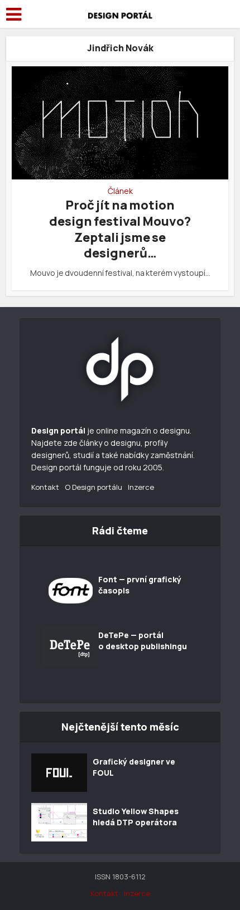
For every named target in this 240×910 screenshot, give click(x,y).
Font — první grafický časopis (139, 585)
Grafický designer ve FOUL (134, 767)
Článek (120, 191)
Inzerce (141, 487)
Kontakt (45, 487)
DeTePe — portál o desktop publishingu (142, 640)
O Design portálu (93, 487)
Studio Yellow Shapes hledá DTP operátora (136, 817)
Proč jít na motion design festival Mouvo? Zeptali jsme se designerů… (120, 229)
